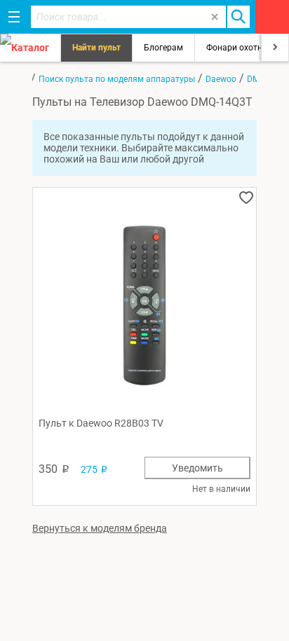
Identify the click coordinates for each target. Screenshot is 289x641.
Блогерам (163, 48)
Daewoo (221, 79)
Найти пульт (96, 48)
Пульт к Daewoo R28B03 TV (101, 423)
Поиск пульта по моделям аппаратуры (117, 79)
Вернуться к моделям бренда (99, 528)
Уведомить (197, 468)
